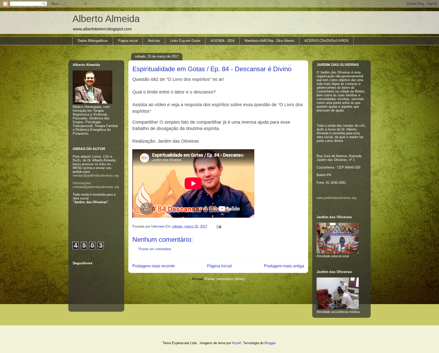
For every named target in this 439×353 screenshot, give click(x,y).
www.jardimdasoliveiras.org (336, 198)
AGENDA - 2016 (222, 41)
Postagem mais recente (153, 266)
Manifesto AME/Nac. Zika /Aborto (269, 41)
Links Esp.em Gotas (185, 41)
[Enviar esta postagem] (218, 226)
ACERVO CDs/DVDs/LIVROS (326, 41)
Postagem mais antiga (284, 266)
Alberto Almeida (106, 18)
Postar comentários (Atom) (225, 279)
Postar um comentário (155, 249)
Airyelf (236, 343)
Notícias (154, 41)
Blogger (269, 343)
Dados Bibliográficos (93, 41)
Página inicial (128, 41)
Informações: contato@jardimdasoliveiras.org (96, 185)
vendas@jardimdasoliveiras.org (96, 175)
